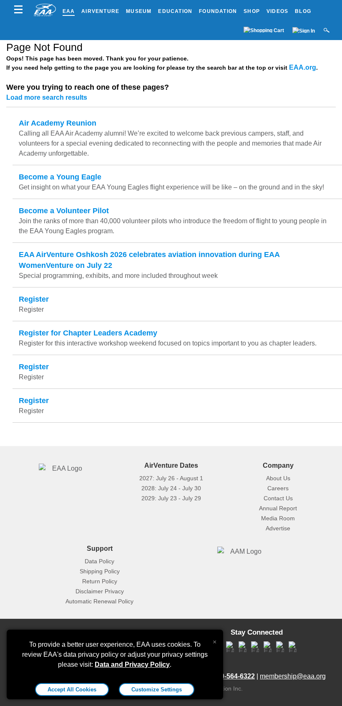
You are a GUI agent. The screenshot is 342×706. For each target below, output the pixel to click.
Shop (252, 11)
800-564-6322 (234, 676)
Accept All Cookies (72, 689)
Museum (138, 11)
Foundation (218, 11)
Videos (277, 11)
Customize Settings (156, 689)
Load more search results (46, 97)
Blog (303, 11)
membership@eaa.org (293, 676)
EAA (69, 11)
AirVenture (100, 11)
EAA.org (302, 67)
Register (34, 299)
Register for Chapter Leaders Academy (88, 333)
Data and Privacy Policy (132, 664)
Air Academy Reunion (57, 123)
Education (175, 11)
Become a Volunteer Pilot (64, 211)
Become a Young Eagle (60, 177)
